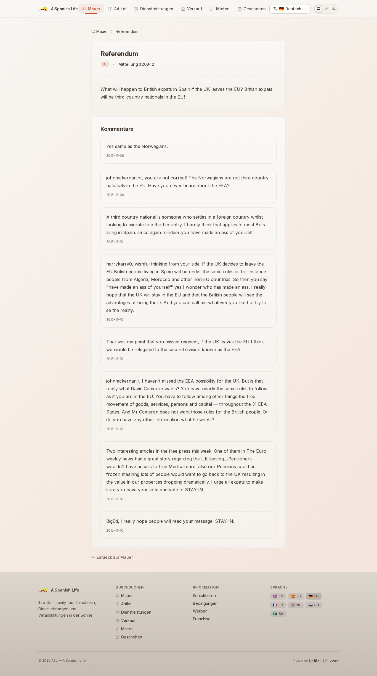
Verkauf (194, 8)
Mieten (223, 8)
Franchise (202, 618)
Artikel (120, 8)
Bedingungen (205, 603)
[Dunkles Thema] (334, 9)
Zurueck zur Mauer (114, 557)
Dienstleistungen (156, 8)
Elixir (318, 660)
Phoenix (332, 660)
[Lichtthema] (326, 9)
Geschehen (254, 8)
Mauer (94, 8)
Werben (200, 611)
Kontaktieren (204, 595)
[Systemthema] (318, 9)
